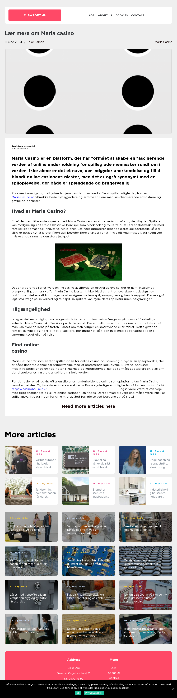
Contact (138, 15)
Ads (92, 15)
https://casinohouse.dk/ (29, 389)
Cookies (121, 15)
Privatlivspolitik (93, 693)
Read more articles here (88, 406)
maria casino (163, 42)
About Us (105, 15)
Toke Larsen (35, 42)
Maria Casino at (23, 197)
